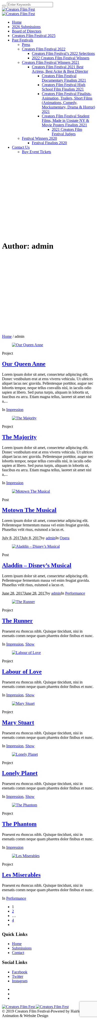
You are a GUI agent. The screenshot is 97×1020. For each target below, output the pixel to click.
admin (50, 538)
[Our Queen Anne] (27, 345)
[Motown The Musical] (31, 491)
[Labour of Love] (26, 652)
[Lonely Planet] (25, 754)
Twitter (17, 976)
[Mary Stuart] (23, 703)
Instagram (19, 981)
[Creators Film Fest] (18, 11)
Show (30, 644)
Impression (14, 410)
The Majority (19, 437)
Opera (64, 538)
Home (7, 336)
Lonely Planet (20, 773)
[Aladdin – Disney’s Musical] (36, 546)
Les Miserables (21, 875)
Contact (18, 953)
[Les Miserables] (26, 856)
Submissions (22, 948)
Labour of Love (22, 671)
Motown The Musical (29, 510)
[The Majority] (24, 418)
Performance (75, 593)
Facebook (19, 972)
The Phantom (19, 824)
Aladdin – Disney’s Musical (36, 565)
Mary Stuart (18, 722)
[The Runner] (23, 602)
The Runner (17, 620)
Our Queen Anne (24, 364)
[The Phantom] (24, 805)
